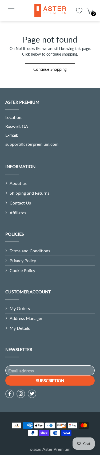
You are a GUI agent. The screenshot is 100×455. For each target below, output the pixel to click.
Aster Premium (56, 449)
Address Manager (26, 318)
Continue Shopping (50, 69)
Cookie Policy (22, 270)
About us (18, 183)
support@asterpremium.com (31, 144)
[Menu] (11, 10)
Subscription (50, 380)
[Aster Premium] (50, 11)
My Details (20, 328)
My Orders (20, 308)
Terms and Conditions (30, 250)
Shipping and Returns (29, 192)
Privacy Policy (23, 260)
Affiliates (18, 212)
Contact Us (20, 202)
